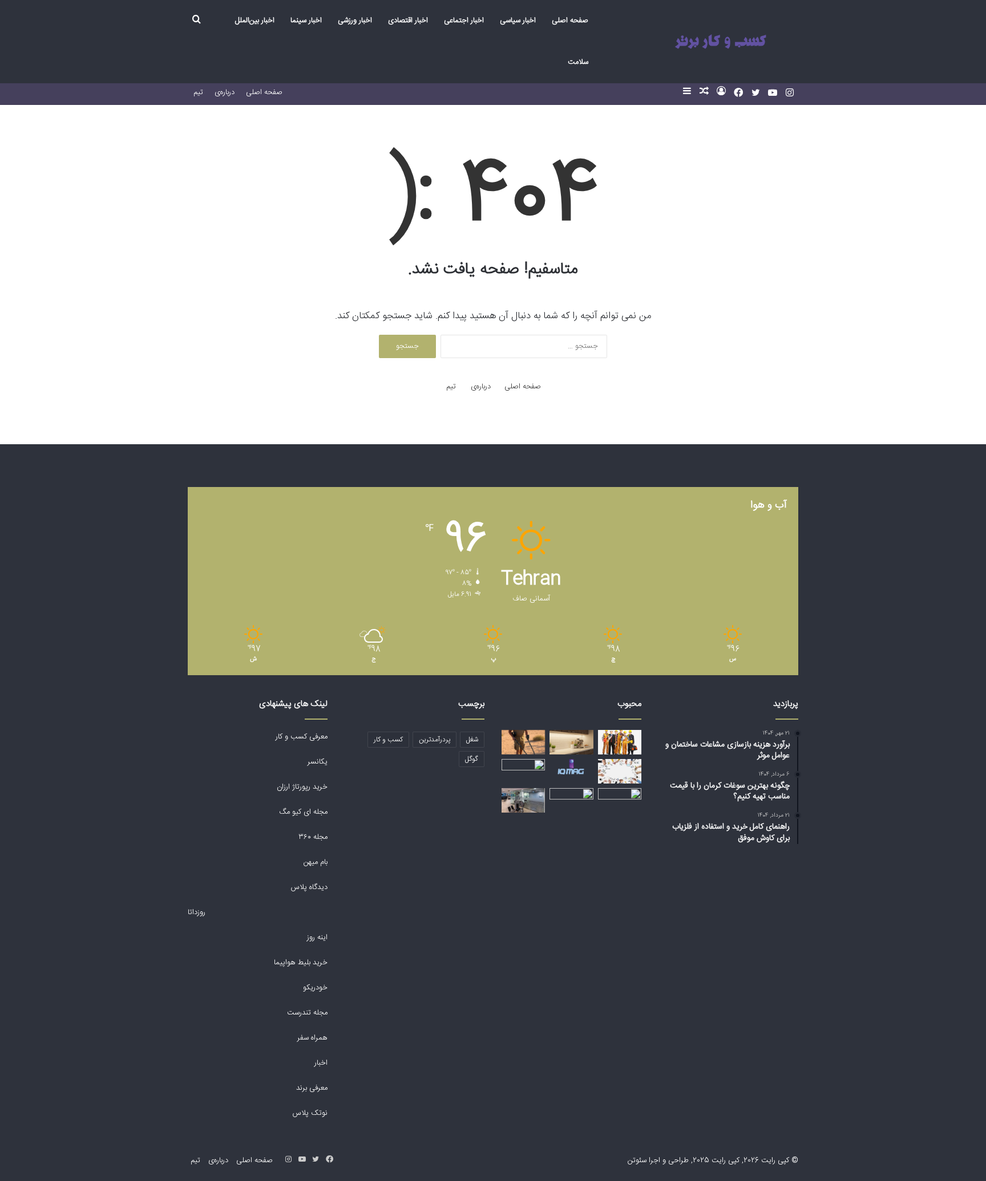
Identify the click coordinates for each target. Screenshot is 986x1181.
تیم (198, 92)
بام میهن (314, 862)
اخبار (321, 1063)
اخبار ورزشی (355, 20)
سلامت (578, 62)
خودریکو (315, 987)
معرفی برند (311, 1088)
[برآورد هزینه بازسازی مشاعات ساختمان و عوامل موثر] (523, 800)
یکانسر (318, 762)
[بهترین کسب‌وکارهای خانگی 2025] (619, 771)
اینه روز (317, 937)
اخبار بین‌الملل (254, 20)
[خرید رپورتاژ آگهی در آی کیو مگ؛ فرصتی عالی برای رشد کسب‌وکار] (571, 767)
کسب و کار (388, 739)
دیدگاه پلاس (308, 887)
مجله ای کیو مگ (302, 812)
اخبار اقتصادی (408, 20)
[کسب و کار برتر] (720, 42)
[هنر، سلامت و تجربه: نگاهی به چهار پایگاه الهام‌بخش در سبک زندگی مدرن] (523, 771)
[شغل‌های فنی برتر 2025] (619, 742)
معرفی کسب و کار (302, 736)
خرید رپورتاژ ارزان (301, 787)
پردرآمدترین (434, 739)
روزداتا (196, 912)
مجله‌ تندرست (307, 1013)
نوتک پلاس (310, 1113)
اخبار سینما (306, 20)
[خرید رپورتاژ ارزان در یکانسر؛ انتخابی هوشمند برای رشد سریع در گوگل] (619, 794)
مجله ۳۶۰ (313, 837)
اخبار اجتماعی (464, 20)
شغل (472, 739)
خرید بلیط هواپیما (300, 962)
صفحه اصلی (570, 20)
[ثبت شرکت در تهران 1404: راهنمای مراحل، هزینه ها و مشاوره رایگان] (571, 800)
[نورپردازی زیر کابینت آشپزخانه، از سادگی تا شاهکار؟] (571, 742)
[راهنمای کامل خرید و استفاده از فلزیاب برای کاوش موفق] (523, 742)
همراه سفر (312, 1038)
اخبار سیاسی (518, 20)
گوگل (471, 759)
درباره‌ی (225, 92)
